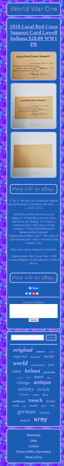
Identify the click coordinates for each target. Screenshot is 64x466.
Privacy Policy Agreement (34, 451)
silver (45, 395)
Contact (33, 446)
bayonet (35, 357)
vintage (23, 382)
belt (48, 378)
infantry (24, 394)
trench (35, 400)
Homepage (34, 435)
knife (24, 406)
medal (49, 356)
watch (25, 420)
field (51, 365)
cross (52, 405)
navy (28, 377)
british (43, 389)
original (23, 350)
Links (33, 440)
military (26, 389)
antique (42, 382)
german (26, 411)
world (20, 363)
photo (43, 406)
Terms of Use (33, 457)
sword (36, 395)
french (39, 377)
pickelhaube (38, 365)
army (40, 419)
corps (51, 351)
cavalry (33, 405)
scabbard (18, 401)
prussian (49, 372)
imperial (20, 356)
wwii (15, 405)
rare (16, 371)
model (50, 401)
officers (20, 378)
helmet (32, 371)
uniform (40, 351)
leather (44, 412)
